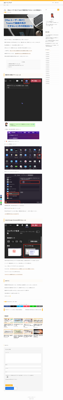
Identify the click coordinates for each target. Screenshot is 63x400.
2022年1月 (47, 73)
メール (6, 368)
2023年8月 (47, 58)
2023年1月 (47, 60)
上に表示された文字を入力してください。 (11, 379)
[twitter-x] (56, 0)
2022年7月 (47, 64)
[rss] (57, 0)
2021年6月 (47, 81)
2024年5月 (47, 56)
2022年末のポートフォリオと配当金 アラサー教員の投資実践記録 (52, 46)
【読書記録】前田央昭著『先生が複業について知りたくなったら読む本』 (51, 38)
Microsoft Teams (10, 301)
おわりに (10, 66)
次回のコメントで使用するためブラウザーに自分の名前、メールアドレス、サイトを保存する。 (20, 375)
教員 (5, 12)
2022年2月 (47, 71)
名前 (6, 364)
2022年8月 (47, 62)
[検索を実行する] (58, 10)
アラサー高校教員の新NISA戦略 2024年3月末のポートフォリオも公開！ (51, 41)
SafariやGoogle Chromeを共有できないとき (16, 65)
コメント (7, 352)
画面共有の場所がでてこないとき (14, 63)
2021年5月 (47, 83)
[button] (7, 306)
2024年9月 (47, 54)
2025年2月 (47, 52)
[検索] (58, 0)
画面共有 (16, 301)
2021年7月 (47, 79)
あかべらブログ (8, 2)
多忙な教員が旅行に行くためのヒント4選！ (51, 43)
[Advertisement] (52, 91)
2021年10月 (48, 77)
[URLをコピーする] (39, 306)
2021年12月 (48, 75)
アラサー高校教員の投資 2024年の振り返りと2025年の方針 (52, 35)
